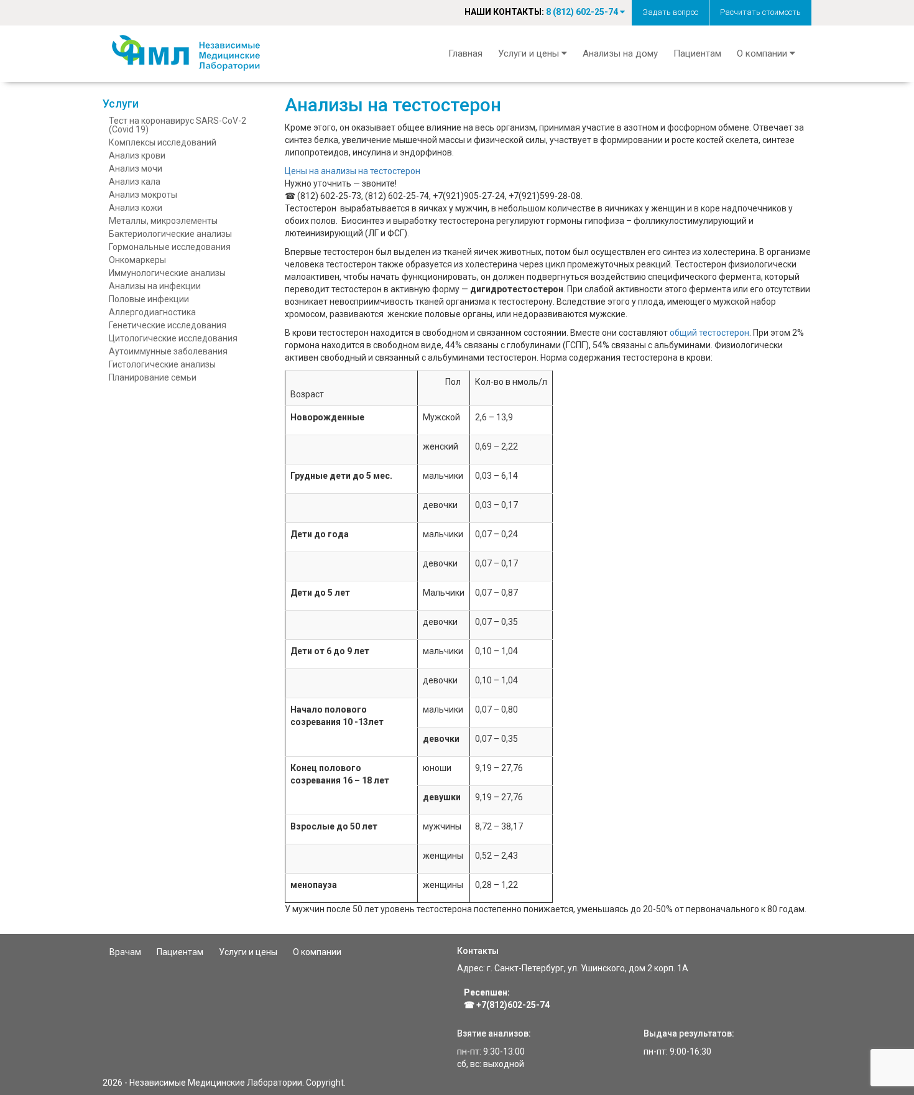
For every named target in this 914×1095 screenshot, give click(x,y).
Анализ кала (134, 182)
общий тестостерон (709, 333)
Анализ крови (137, 155)
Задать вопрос (670, 12)
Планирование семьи (152, 377)
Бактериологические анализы (170, 234)
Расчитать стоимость (760, 12)
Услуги (121, 103)
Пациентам (697, 53)
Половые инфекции (149, 299)
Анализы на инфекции (155, 286)
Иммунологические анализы (167, 273)
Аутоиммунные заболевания (168, 351)
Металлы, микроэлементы (163, 221)
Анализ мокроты (143, 195)
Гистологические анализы (162, 364)
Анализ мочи (135, 168)
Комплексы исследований (162, 142)
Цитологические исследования (173, 338)
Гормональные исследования (170, 247)
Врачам (125, 952)
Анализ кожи (135, 208)
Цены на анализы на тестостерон (352, 171)
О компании (317, 952)
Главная (465, 53)
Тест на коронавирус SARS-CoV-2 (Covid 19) (177, 125)
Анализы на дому (620, 53)
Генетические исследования (167, 325)
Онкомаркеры (137, 260)
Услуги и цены (248, 952)
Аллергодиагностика (152, 312)
